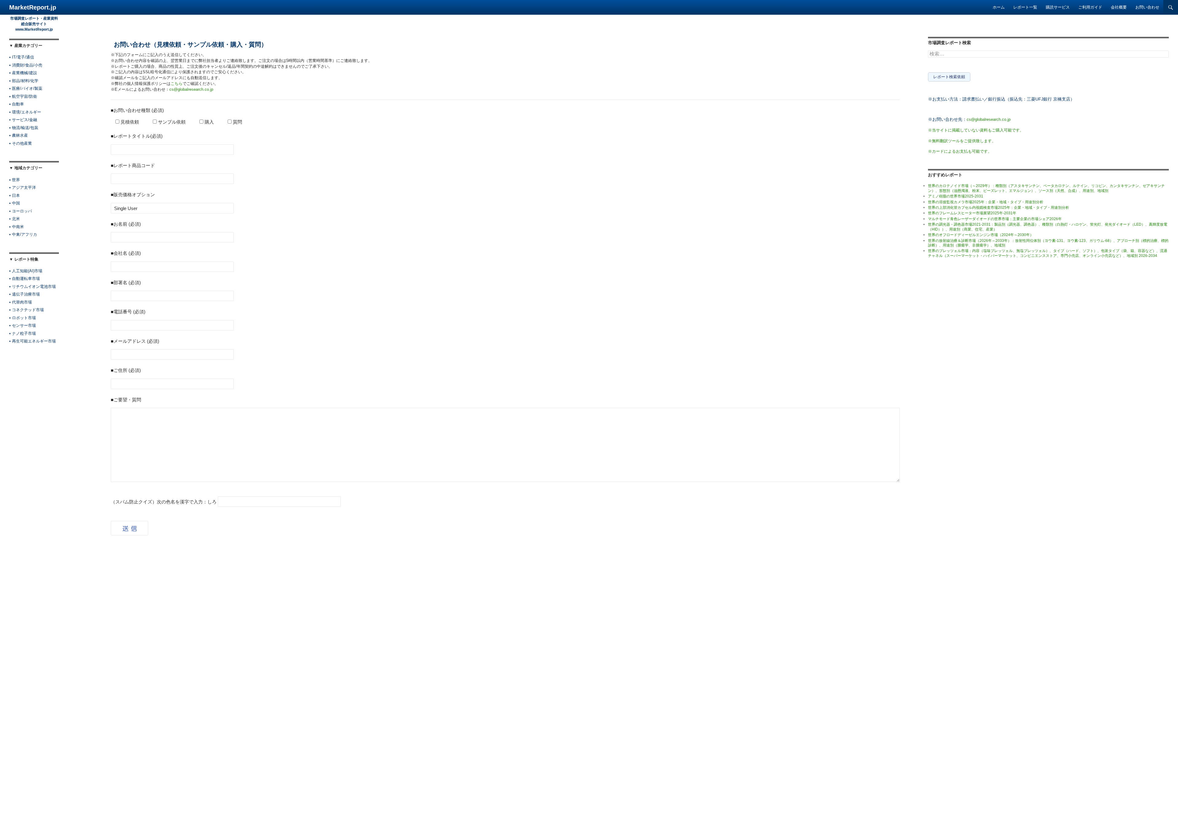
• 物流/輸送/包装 (23, 127)
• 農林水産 (18, 135)
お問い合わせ (1147, 7)
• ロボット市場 (22, 317)
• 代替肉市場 (20, 302)
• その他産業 (20, 143)
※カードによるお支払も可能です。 (960, 151)
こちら (177, 84)
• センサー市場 (22, 325)
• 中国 (14, 203)
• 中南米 (16, 226)
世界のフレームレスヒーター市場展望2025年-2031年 (972, 213)
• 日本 (14, 195)
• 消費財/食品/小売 (25, 65)
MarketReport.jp (32, 7)
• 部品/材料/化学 (23, 80)
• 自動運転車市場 (24, 278)
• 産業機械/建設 (23, 73)
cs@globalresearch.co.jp (191, 89)
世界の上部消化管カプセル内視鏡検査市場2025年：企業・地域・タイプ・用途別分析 (998, 207)
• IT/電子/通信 (21, 57)
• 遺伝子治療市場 (24, 294)
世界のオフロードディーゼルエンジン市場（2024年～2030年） (981, 235)
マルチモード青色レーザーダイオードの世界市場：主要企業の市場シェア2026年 (995, 219)
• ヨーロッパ (20, 211)
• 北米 (14, 218)
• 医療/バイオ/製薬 (25, 88)
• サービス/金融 (23, 119)
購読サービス (1058, 7)
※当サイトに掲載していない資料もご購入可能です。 (976, 130)
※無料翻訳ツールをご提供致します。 (962, 141)
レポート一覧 (1025, 7)
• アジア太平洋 (22, 187)
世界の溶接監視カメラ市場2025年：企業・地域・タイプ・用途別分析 (985, 202)
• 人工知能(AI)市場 (25, 271)
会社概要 (1119, 7)
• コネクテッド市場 (26, 310)
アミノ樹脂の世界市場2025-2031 (955, 196)
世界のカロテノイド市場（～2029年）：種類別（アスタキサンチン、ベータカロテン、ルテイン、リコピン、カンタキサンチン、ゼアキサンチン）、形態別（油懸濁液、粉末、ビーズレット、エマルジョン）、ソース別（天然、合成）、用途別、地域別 (1046, 188)
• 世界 (14, 180)
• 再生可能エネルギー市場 (32, 341)
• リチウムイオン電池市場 (32, 286)
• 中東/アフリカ (23, 234)
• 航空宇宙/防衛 (23, 96)
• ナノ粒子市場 (22, 333)
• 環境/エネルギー (25, 112)
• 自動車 (16, 104)
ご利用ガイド (1090, 7)
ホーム (999, 7)
